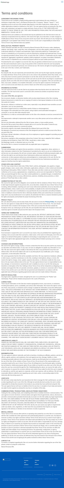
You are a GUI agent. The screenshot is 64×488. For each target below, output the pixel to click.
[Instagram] (55, 465)
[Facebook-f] (50, 465)
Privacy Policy (49, 201)
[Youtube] (53, 465)
